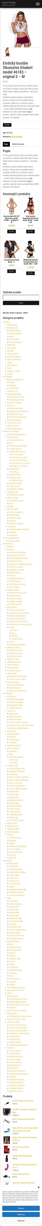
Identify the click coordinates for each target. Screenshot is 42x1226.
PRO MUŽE (9, 544)
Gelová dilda (14, 910)
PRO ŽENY (8, 861)
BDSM (7, 322)
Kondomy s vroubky (17, 570)
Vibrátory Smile (15, 478)
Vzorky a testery (13, 426)
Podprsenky (14, 967)
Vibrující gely (14, 817)
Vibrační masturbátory (18, 645)
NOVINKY (10, 506)
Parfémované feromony (18, 417)
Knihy (11, 754)
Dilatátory (10, 547)
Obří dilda (13, 924)
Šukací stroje (12, 1013)
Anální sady (14, 878)
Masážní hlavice (15, 1065)
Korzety (12, 961)
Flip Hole (15, 636)
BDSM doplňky (12, 325)
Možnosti (21, 1221)
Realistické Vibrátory (17, 1080)
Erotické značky (13, 437)
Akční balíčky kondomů (18, 552)
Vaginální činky (15, 1039)
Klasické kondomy (16, 561)
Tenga (12, 627)
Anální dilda (14, 866)
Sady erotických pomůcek (16, 1010)
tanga (29, 112)
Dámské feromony (16, 408)
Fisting (12, 843)
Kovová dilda (14, 915)
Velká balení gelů (16, 815)
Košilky (12, 964)
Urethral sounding (16, 852)
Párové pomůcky (13, 832)
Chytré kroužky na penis (18, 593)
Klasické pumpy (15, 688)
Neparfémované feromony (19, 411)
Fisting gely (14, 774)
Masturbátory (12, 607)
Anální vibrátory (15, 884)
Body (11, 944)
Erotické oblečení (13, 941)
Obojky (9, 362)
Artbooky (15, 760)
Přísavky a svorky (13, 371)
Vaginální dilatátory (16, 938)
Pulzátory (13, 1077)
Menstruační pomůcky (15, 990)
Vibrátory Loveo (15, 475)
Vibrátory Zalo (14, 486)
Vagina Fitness (15, 1036)
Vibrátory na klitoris (16, 1088)
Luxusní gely (14, 794)
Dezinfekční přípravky (17, 771)
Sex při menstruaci (14, 423)
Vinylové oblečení (16, 342)
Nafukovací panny (13, 647)
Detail (7, 125)
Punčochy (13, 973)
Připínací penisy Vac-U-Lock (19, 1005)
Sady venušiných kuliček (18, 1031)
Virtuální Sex (11, 858)
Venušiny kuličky (13, 1022)
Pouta (9, 368)
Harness (13, 956)
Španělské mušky (16, 705)
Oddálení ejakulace (14, 662)
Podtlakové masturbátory (19, 621)
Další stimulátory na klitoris (19, 529)
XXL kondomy (14, 587)
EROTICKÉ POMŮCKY (12, 431)
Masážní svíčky (12, 826)
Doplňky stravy (12, 391)
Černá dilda (14, 901)
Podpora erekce (13, 668)
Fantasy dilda (14, 907)
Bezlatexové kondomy (17, 555)
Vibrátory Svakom (16, 483)
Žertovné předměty (16, 524)
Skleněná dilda (15, 933)
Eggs (13, 633)
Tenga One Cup (17, 639)
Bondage (10, 351)
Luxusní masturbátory (17, 619)
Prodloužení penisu (14, 671)
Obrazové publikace (17, 757)
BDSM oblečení (12, 328)
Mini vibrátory (14, 1068)
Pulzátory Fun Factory (20, 466)
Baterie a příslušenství (15, 380)
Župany (12, 984)
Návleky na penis (13, 659)
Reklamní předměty (17, 495)
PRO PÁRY (8, 694)
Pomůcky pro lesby (16, 500)
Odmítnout (21, 1215)
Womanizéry (11, 526)
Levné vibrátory (15, 1059)
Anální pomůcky (13, 863)
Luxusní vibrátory (16, 1062)
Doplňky (12, 953)
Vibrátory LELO (15, 469)
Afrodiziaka (11, 696)
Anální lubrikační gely (17, 768)
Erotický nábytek (13, 734)
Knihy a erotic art (13, 748)
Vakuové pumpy (13, 682)
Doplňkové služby (13, 541)
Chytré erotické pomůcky (16, 434)
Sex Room (13, 742)
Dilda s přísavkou (16, 904)
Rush (11, 443)
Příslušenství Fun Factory (21, 463)
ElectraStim (14, 714)
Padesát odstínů (13, 829)
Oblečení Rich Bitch (16, 440)
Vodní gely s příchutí (17, 820)
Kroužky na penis (13, 590)
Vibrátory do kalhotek (17, 1085)
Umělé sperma (15, 812)
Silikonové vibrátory (16, 1082)
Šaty (11, 976)
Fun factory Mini (17, 454)
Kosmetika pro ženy (17, 400)
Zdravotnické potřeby (15, 429)
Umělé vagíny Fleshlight (18, 446)
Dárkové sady (14, 515)
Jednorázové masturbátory (19, 613)
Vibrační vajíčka (15, 1042)
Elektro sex (11, 711)
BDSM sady (11, 345)
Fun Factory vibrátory (19, 460)
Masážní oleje (12, 823)
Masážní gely (14, 797)
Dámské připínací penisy (18, 999)
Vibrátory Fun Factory (17, 452)
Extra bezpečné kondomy (19, 558)
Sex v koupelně (15, 849)
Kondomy (10, 550)
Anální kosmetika (16, 869)
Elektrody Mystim (16, 717)
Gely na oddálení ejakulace (19, 780)
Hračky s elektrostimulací (19, 722)
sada (30, 109)
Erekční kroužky (15, 596)
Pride (11, 503)
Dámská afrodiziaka (17, 699)
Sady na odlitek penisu (18, 930)
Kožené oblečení (15, 333)
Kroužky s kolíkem (16, 601)
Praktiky (10, 835)
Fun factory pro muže (19, 457)
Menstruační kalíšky (14, 420)
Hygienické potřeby (14, 745)
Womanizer (14, 535)
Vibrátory (15, 472)
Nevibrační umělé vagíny (18, 676)
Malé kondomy (15, 573)
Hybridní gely (14, 791)
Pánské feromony (16, 414)
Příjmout (21, 1208)
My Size (12, 575)
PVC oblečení (14, 339)
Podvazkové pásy (16, 970)
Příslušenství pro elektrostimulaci (22, 725)
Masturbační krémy (16, 800)
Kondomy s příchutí (16, 567)
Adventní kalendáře (16, 512)
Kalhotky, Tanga (15, 959)
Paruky (9, 993)
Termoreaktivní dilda (17, 935)
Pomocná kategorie (12, 538)
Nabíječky (13, 385)
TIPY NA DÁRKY (12, 509)
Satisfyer (13, 532)
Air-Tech (15, 630)
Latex (11, 336)
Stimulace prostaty (16, 892)
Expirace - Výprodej (14, 403)
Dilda (9, 898)
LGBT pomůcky (12, 498)
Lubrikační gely (12, 766)
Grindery (12, 737)
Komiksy (15, 763)
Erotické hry (11, 731)
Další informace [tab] (18, 144)
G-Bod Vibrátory (15, 1054)
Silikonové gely (15, 809)
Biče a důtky (11, 348)
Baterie (12, 382)
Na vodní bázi (14, 803)
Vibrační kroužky (15, 604)
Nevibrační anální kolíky (18, 889)
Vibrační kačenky (16, 449)
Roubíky (10, 374)
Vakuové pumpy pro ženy (16, 1019)
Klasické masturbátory (18, 616)
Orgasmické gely (16, 806)
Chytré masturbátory (17, 610)
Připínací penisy (13, 996)
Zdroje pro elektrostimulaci (19, 728)
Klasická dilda (14, 912)
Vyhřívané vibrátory (16, 1091)
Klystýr (12, 887)
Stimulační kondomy (17, 578)
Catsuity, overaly (15, 947)
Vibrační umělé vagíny (17, 679)
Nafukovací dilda (15, 918)
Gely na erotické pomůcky (19, 777)
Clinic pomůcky (12, 354)
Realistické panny (16, 656)
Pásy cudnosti (12, 365)
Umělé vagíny (12, 673)
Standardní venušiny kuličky (19, 1033)
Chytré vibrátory (15, 1051)
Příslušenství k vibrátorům (19, 1074)
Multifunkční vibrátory (17, 1071)
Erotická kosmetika (14, 394)
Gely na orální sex (16, 783)
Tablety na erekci (16, 708)
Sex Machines (15, 740)
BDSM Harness (15, 331)
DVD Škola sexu (15, 838)
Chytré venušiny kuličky (18, 1025)
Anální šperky (14, 881)
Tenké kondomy (15, 581)
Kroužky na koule (16, 599)
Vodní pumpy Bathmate (18, 691)
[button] (39, 1187)
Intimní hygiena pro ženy (16, 987)
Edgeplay (13, 841)
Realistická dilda (15, 927)
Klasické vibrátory (16, 1056)
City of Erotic (9, 2)
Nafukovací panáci (16, 650)
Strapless (13, 1008)
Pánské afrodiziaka (16, 702)
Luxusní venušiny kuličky (18, 1028)
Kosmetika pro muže (17, 397)
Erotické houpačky (13, 357)
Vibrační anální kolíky (17, 895)
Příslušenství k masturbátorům (21, 624)
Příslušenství (14, 388)
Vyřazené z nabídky (16, 489)
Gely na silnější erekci (17, 786)
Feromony (11, 406)
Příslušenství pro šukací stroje (20, 1016)
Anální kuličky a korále (17, 872)
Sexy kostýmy (16, 137)
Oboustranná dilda (16, 921)
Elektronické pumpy (17, 685)
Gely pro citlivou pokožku (18, 789)
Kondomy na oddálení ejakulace (21, 564)
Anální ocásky (14, 875)
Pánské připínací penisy (18, 1002)
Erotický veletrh (12, 492)
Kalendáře (13, 751)
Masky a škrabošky (14, 359)
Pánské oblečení (13, 665)
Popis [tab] (6, 144)
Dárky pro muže (15, 518)
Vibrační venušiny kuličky (18, 1045)
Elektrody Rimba (15, 720)
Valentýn (13, 521)
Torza (12, 642)
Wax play (13, 855)
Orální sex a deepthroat (18, 846)
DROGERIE (8, 377)
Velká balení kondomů (17, 584)
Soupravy (13, 982)
